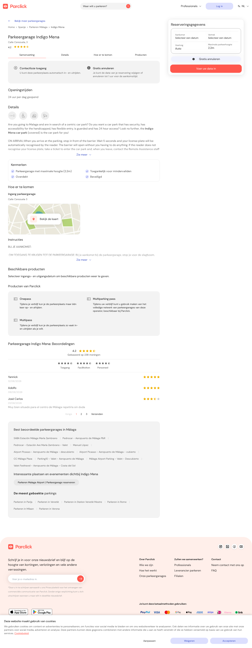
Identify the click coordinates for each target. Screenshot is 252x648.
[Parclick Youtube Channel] (241, 546)
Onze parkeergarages (152, 576)
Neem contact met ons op (227, 565)
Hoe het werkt (148, 570)
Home (11, 27)
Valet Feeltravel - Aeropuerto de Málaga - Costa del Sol (44, 465)
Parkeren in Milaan (24, 508)
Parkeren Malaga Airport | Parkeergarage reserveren (46, 482)
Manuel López (81, 445)
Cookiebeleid (21, 633)
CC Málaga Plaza (23, 458)
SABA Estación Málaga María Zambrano (36, 438)
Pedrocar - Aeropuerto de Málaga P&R (84, 438)
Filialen (178, 576)
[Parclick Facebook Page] (234, 546)
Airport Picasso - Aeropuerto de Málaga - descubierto (44, 451)
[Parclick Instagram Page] (220, 546)
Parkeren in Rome (117, 501)
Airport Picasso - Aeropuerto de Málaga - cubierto (107, 451)
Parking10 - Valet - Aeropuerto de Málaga (61, 458)
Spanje (22, 27)
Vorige (68, 414)
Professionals (182, 565)
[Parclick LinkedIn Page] (227, 546)
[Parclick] (15, 6)
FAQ (214, 570)
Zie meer (81, 154)
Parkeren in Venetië (48, 501)
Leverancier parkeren (187, 570)
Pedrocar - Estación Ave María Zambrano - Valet (41, 445)
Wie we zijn (146, 565)
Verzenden (97, 414)
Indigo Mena (57, 27)
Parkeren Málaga (38, 27)
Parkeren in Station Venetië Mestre (83, 501)
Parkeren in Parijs (23, 501)
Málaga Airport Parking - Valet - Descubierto (114, 458)
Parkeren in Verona (49, 508)
